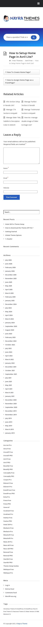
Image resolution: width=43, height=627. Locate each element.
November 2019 (11, 415)
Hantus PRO (7, 521)
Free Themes (17, 60)
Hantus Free (7, 518)
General (6, 507)
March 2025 (9, 293)
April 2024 (8, 315)
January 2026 (9, 271)
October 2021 (10, 370)
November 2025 (11, 278)
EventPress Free (9, 490)
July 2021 (8, 378)
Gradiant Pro (8, 514)
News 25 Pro (7, 542)
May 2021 (8, 385)
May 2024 (8, 312)
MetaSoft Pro (8, 538)
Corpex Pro (7, 480)
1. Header (8, 239)
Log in (7, 585)
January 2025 (9, 300)
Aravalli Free (8, 452)
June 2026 (8, 264)
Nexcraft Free (8, 545)
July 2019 (8, 418)
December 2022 (10, 341)
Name (6, 168)
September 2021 (11, 374)
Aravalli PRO (7, 455)
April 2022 (8, 356)
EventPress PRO (9, 493)
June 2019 (8, 422)
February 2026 (10, 267)
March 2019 (9, 429)
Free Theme (8, 611)
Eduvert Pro (7, 487)
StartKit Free (8, 559)
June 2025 (8, 282)
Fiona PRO (7, 504)
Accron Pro (7, 445)
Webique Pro (8, 573)
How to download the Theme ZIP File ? (19, 228)
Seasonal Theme (19, 611)
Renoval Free (8, 552)
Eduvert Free (8, 483)
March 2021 (9, 392)
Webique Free (8, 569)
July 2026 (8, 260)
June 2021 (8, 381)
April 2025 (8, 289)
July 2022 (8, 348)
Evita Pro (6, 497)
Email (5, 178)
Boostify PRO (8, 469)
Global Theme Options (13, 235)
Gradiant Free (8, 511)
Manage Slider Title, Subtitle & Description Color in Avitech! (12, 121)
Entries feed (9, 589)
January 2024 (9, 323)
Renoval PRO (8, 556)
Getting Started (11, 231)
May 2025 (8, 286)
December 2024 (10, 304)
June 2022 (8, 352)
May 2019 (8, 426)
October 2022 (10, 345)
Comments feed (11, 593)
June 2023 (8, 334)
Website (6, 188)
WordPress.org (10, 596)
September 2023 (11, 326)
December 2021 (10, 367)
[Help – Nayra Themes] (21, 18)
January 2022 (9, 363)
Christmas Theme (10, 609)
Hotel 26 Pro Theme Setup (14, 224)
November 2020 (11, 404)
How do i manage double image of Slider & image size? (30, 121)
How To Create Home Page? (19, 72)
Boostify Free (8, 466)
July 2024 (8, 308)
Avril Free (28, 60)
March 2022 (9, 359)
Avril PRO (6, 462)
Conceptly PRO (8, 476)
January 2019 (9, 433)
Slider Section (31, 611)
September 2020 (11, 407)
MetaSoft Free (8, 535)
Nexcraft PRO (8, 549)
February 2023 (10, 337)
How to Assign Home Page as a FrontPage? (19, 81)
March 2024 (9, 319)
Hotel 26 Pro (7, 524)
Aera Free (7, 449)
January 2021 (9, 396)
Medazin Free (8, 528)
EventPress (21, 609)
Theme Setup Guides (11, 566)
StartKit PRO (7, 562)
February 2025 (10, 297)
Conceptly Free (8, 473)
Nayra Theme (22, 624)
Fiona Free (7, 500)
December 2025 (10, 275)
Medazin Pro (8, 531)
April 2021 (8, 389)
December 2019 (10, 411)
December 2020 (10, 400)
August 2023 (9, 330)
